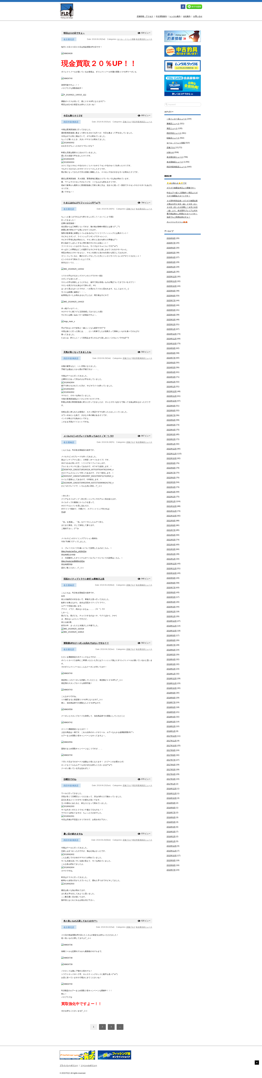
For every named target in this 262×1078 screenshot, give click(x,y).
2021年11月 (172, 511)
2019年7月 (171, 645)
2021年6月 (171, 535)
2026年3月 (171, 262)
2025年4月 (171, 315)
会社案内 (186, 16)
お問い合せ (197, 16)
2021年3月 (171, 549)
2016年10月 (172, 798)
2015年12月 (172, 846)
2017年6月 (171, 765)
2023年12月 (172, 391)
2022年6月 (171, 478)
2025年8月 (171, 296)
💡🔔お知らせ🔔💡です (177, 183)
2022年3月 (171, 492)
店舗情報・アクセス (145, 16)
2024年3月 (171, 377)
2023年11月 (172, 396)
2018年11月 (172, 683)
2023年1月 (171, 444)
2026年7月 (171, 243)
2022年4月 (171, 487)
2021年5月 (171, 540)
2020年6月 (171, 592)
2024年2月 (171, 382)
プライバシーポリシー (69, 1065)
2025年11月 (172, 281)
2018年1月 (171, 731)
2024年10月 (172, 344)
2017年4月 (171, 774)
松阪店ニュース (173, 138)
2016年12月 (172, 789)
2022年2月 (171, 497)
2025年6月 (171, 305)
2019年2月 (171, 669)
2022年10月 (172, 458)
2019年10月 (172, 631)
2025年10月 (172, 286)
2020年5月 (171, 597)
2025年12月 (172, 277)
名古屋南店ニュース (144, 442)
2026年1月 (171, 272)
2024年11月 (172, 339)
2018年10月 (172, 688)
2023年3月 (171, 434)
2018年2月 (171, 726)
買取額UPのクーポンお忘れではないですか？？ (86, 643)
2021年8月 (171, 525)
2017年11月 (172, 741)
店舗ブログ (127, 122)
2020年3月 (171, 607)
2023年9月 (171, 406)
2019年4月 (171, 659)
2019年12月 (172, 621)
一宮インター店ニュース (177, 119)
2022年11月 (172, 454)
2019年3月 (171, 664)
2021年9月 (171, 521)
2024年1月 (171, 387)
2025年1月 (171, 329)
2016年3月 (171, 832)
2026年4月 (171, 257)
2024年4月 (171, 372)
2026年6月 (171, 248)
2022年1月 (171, 501)
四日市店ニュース (174, 133)
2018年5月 (171, 712)
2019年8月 (171, 640)
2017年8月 (171, 755)
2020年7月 (171, 588)
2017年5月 (171, 770)
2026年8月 (171, 238)
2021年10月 (172, 516)
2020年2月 (171, 612)
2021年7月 (171, 530)
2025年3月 (171, 320)
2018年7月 (171, 702)
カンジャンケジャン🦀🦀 (177, 222)
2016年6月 (171, 817)
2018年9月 (171, 693)
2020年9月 (171, 578)
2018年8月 (171, 698)
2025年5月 (171, 310)
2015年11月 (172, 851)
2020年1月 (171, 616)
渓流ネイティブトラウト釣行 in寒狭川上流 (84, 579)
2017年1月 (171, 784)
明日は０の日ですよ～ (74, 33)
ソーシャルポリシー (89, 1065)
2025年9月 (171, 291)
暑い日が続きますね (73, 834)
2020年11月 (172, 568)
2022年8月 (171, 468)
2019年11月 (172, 626)
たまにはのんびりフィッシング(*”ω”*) (82, 202)
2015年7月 (171, 870)
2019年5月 (171, 655)
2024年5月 (171, 367)
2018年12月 (172, 678)
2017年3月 (171, 779)
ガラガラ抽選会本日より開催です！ (181, 188)
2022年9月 (171, 463)
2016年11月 (172, 793)
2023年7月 (171, 415)
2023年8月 (171, 410)
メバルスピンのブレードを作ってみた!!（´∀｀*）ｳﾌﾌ (89, 436)
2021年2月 (171, 554)
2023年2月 (171, 439)
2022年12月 (172, 449)
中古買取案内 (161, 16)
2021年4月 (171, 545)
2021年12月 (172, 506)
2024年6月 (171, 363)
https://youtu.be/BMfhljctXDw (73, 561)
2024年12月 (172, 334)
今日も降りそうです (73, 115)
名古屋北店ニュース (144, 39)
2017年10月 (172, 746)
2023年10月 (172, 401)
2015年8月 (171, 865)
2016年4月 (171, 827)
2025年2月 (171, 324)
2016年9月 (171, 803)
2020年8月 (171, 583)
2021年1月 (171, 559)
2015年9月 (171, 860)
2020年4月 (171, 602)
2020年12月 (172, 564)
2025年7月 (171, 300)
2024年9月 (171, 348)
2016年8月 (171, 808)
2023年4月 (171, 430)
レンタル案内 (175, 16)
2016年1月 (171, 841)
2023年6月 (171, 420)
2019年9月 (171, 635)
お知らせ (170, 152)
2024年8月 (171, 353)
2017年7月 (171, 760)
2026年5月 (171, 253)
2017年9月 (171, 750)
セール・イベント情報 (126, 39)
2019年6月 (171, 650)
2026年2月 (171, 267)
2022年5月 (171, 482)
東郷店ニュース (173, 124)
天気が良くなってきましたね (77, 352)
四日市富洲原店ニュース (142, 122)
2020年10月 (172, 573)
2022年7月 (171, 473)
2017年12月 (172, 736)
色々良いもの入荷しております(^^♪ (80, 921)
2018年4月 (171, 717)
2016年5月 (171, 822)
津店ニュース (172, 128)
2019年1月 (171, 674)
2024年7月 (171, 358)
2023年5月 (171, 425)
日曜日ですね (70, 779)
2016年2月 (171, 836)
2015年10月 (172, 856)
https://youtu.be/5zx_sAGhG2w (73, 551)
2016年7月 (171, 813)
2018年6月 (171, 707)
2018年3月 (171, 722)
